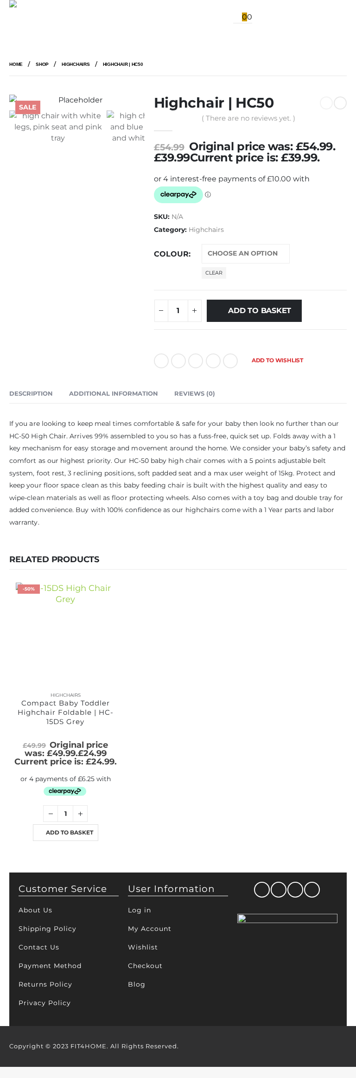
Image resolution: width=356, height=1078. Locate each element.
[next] (340, 102)
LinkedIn (195, 360)
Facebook (161, 360)
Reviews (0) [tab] (194, 393)
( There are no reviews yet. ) (248, 118)
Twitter (178, 360)
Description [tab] (31, 393)
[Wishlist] (220, 17)
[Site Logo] (32, 17)
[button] (74, 18)
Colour (171, 254)
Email (230, 360)
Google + (213, 360)
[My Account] (202, 17)
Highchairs (206, 229)
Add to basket (259, 310)
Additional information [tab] (113, 393)
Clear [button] (213, 273)
